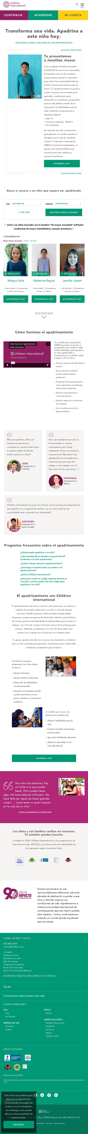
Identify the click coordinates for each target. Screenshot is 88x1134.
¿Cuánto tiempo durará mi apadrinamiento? (41, 563)
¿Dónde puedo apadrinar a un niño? (37, 552)
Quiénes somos (11, 955)
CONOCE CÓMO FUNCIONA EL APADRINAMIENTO (45, 43)
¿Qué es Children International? (35, 574)
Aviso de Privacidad (13, 968)
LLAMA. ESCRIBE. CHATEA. (17, 938)
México (48, 1033)
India (6, 1013)
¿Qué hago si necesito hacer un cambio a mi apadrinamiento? (41, 569)
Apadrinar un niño (12, 958)
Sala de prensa (10, 961)
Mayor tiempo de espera (12, 241)
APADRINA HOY (62, 164)
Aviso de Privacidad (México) (17, 971)
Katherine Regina (44, 281)
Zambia (48, 1013)
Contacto (7, 952)
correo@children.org (13, 947)
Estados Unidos (51, 1036)
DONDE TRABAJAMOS (14, 1004)
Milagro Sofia (16, 281)
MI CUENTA (73, 15)
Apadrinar (43, 15)
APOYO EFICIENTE (13, 1049)
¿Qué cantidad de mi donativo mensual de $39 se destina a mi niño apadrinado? (42, 558)
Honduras (49, 1030)
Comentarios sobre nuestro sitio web (24, 996)
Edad (26, 241)
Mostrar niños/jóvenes (64, 212)
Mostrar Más (44, 313)
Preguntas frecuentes (13, 965)
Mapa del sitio (12, 1101)
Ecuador (7, 1030)
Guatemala (49, 1026)
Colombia (8, 1026)
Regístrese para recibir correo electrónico (29, 976)
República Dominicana (54, 1023)
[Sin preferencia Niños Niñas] (68, 204)
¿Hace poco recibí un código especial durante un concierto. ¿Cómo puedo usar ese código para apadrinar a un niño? (43, 581)
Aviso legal (48, 1123)
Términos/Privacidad (37, 1123)
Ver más (25, 212)
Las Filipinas (9, 1016)
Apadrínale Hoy (15, 299)
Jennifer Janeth (72, 281)
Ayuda (7, 987)
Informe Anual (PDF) (13, 1075)
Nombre (33, 241)
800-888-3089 (10, 944)
